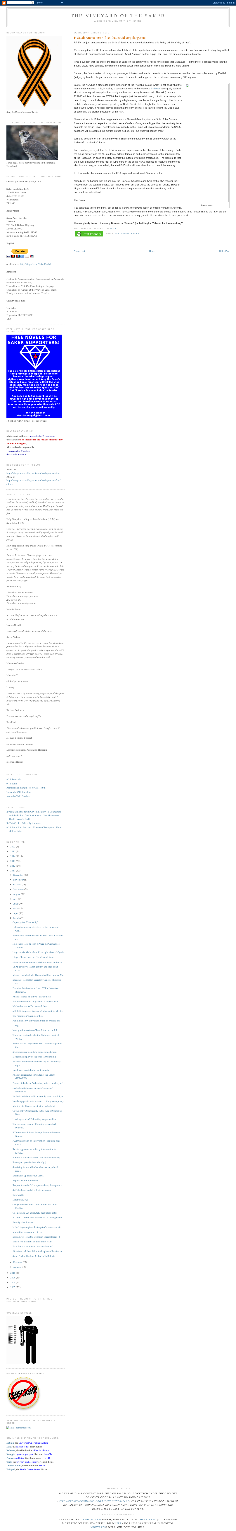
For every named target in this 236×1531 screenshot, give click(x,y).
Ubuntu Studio (13, 1465)
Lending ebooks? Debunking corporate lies (34, 1119)
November (18, 879)
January (17, 1266)
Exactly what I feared (23, 1222)
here (118, 1523)
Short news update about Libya (28, 1175)
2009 (13, 1277)
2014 (13, 856)
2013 (13, 861)
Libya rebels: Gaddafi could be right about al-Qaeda (38, 952)
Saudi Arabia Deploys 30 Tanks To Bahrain (34, 1256)
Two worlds (18, 1194)
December (18, 874)
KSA (117, 233)
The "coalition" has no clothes (28, 1015)
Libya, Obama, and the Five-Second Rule (33, 957)
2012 (13, 865)
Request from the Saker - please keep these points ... (38, 1185)
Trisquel (10, 1469)
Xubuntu (10, 1450)
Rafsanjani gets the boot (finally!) (29, 1162)
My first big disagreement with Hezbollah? (34, 1106)
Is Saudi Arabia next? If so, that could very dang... (37, 1157)
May (15, 908)
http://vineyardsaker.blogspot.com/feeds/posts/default (33, 473)
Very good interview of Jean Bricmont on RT (35, 1030)
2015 (13, 851)
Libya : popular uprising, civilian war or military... (37, 961)
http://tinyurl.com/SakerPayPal (35, 264)
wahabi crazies (130, 233)
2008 (13, 1282)
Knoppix (10, 1454)
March (16, 918)
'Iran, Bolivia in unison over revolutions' (33, 1246)
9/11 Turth (11, 783)
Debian (10, 1442)
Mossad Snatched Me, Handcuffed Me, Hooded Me (38, 975)
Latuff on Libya (20, 1199)
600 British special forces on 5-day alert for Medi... (38, 1011)
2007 (13, 1287)
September (18, 889)
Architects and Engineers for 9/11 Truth (26, 787)
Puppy (9, 1458)
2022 (13, 846)
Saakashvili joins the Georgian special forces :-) (36, 1236)
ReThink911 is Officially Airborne (23, 823)
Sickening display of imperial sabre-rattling (34, 1056)
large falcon (91, 1519)
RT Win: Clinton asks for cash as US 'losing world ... (38, 1217)
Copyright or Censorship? (25, 922)
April (16, 913)
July (15, 898)
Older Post (224, 251)
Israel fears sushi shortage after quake (31, 1070)
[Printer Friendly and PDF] (89, 234)
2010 (13, 1272)
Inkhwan (155, 88)
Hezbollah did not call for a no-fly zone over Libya (38, 1096)
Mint (8, 1446)
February (18, 1262)
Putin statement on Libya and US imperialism (35, 1001)
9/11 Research (13, 779)
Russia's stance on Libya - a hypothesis (32, 996)
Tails (9, 1461)
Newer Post (79, 251)
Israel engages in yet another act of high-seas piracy (38, 1101)
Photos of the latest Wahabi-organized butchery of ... (39, 1083)
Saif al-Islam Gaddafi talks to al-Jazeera (32, 1190)
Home (152, 251)
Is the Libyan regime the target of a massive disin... (38, 1227)
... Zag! (16, 1025)
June (15, 903)
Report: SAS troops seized (26, 1180)
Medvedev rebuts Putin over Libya (30, 1006)
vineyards (98, 1527)
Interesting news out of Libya (27, 1232)
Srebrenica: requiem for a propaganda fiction (35, 1051)
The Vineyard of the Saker (118, 15)
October (17, 884)
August (17, 894)
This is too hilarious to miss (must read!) (32, 1241)
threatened (147, 1519)
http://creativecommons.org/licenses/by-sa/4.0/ (93, 1501)
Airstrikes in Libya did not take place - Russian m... (38, 1251)
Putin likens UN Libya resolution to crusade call (36, 1020)
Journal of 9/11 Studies (18, 796)
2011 (13, 870)
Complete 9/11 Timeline (18, 791)
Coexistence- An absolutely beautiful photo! (35, 1212)
